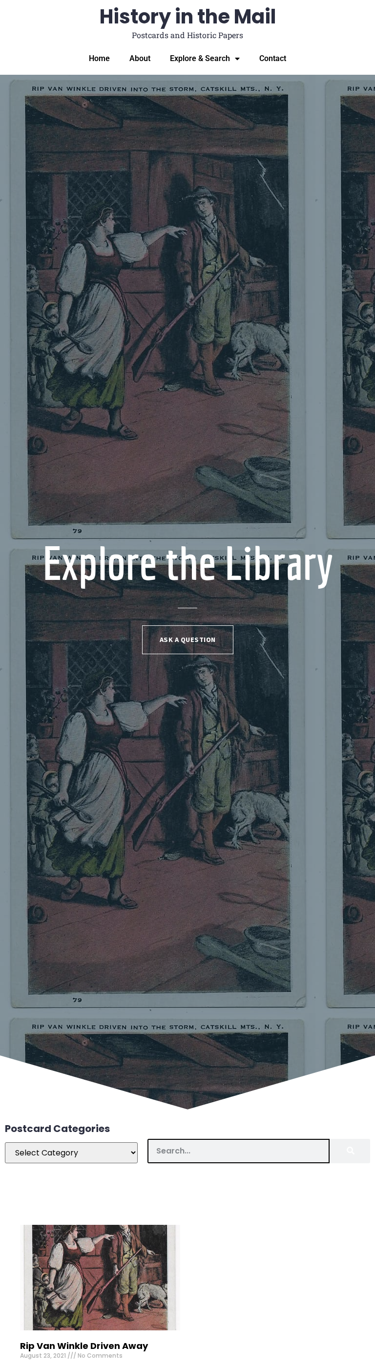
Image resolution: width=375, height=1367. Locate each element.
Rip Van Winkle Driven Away (84, 1346)
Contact (272, 58)
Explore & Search (200, 58)
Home (99, 58)
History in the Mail (188, 16)
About (139, 58)
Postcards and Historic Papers (187, 35)
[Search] (350, 1151)
